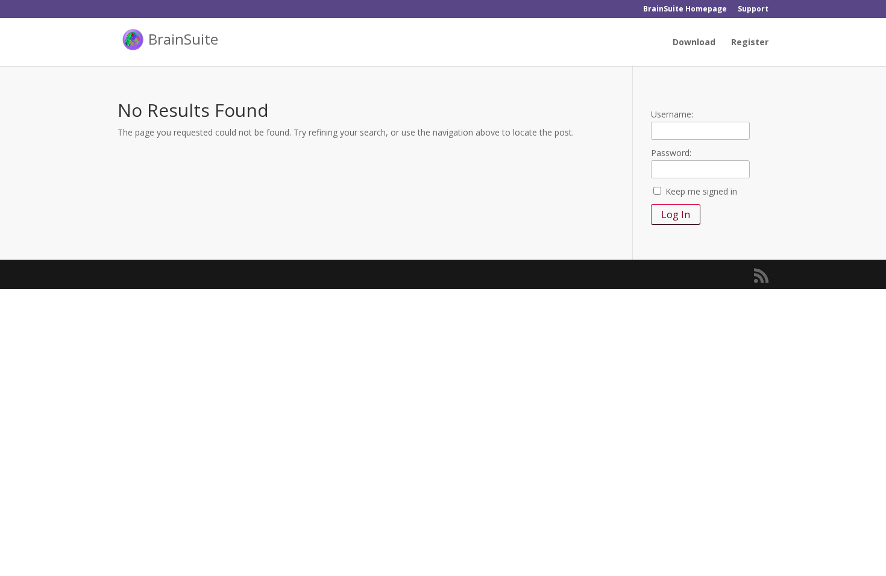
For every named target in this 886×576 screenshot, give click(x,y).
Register (749, 43)
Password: (671, 152)
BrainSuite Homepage (685, 9)
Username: (672, 114)
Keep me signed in (701, 191)
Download (694, 43)
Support (753, 9)
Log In (675, 214)
